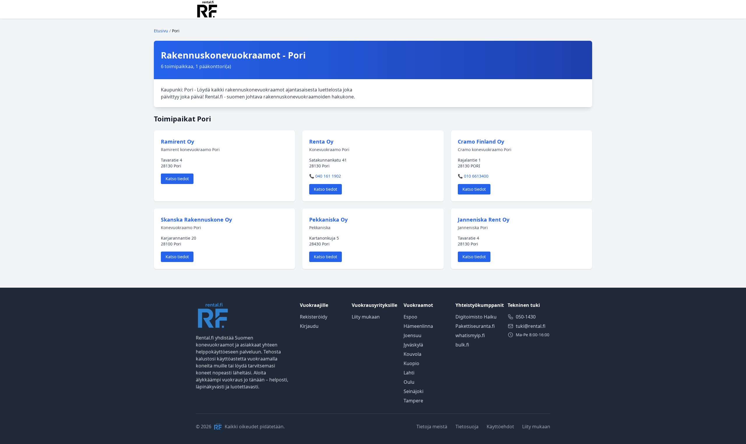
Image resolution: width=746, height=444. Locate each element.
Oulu (409, 382)
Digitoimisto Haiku (476, 317)
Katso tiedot (177, 178)
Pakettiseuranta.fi (475, 326)
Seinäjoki (413, 391)
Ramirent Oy (177, 141)
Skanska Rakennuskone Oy (196, 219)
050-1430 (526, 317)
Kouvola (412, 354)
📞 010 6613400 (473, 176)
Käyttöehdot (500, 426)
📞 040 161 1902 (325, 176)
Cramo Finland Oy (481, 141)
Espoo (410, 317)
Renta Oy (321, 141)
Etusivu (161, 30)
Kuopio (411, 363)
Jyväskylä (413, 345)
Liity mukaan (366, 317)
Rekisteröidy (313, 317)
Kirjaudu (309, 326)
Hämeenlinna (418, 326)
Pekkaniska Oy (328, 219)
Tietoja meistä (431, 426)
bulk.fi (462, 345)
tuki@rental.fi (531, 326)
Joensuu (412, 335)
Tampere (413, 400)
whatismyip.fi (470, 335)
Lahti (409, 372)
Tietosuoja (466, 426)
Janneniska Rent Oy (483, 219)
